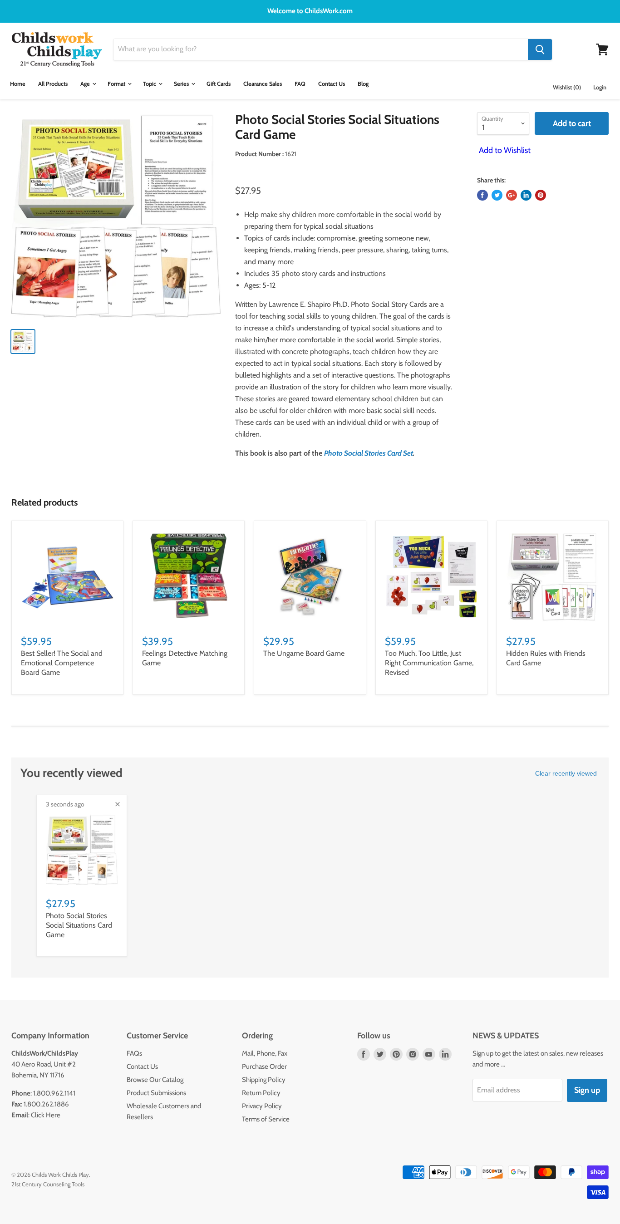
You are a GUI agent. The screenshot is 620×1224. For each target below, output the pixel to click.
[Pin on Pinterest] (540, 195)
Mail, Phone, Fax (264, 1053)
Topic (150, 83)
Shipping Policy (263, 1080)
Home (17, 83)
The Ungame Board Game (303, 653)
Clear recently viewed (566, 773)
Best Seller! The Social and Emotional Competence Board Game (62, 663)
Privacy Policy (262, 1106)
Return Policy (261, 1093)
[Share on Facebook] (482, 195)
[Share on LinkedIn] (526, 195)
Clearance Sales (262, 83)
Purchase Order (264, 1066)
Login (599, 87)
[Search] (540, 49)
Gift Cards (219, 83)
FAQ (300, 83)
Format (117, 83)
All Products (53, 83)
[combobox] (320, 49)
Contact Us (331, 83)
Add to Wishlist (504, 150)
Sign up (587, 1090)
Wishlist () (567, 87)
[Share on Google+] (511, 195)
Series (182, 83)
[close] (117, 804)
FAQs (134, 1053)
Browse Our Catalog (155, 1080)
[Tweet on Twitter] (497, 195)
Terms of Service (266, 1119)
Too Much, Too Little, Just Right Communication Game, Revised (429, 663)
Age (85, 83)
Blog (363, 83)
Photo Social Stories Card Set (368, 453)
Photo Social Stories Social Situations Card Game (79, 925)
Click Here (45, 1115)
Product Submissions (156, 1093)
